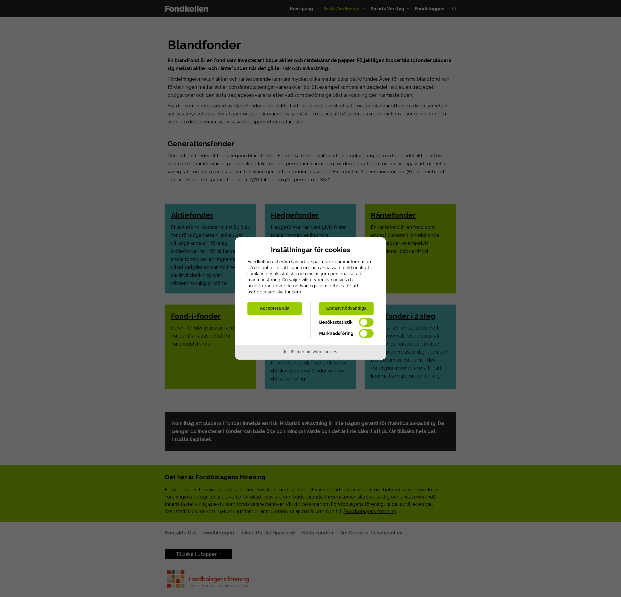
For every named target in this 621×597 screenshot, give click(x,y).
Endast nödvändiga (346, 308)
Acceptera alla (274, 308)
